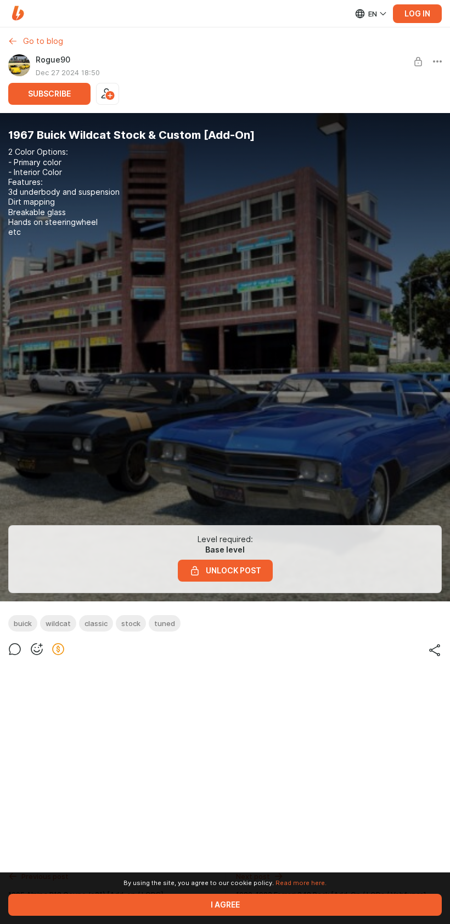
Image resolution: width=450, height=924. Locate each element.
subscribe (49, 93)
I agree (225, 904)
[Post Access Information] (418, 61)
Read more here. (301, 883)
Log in (417, 13)
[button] (17, 13)
